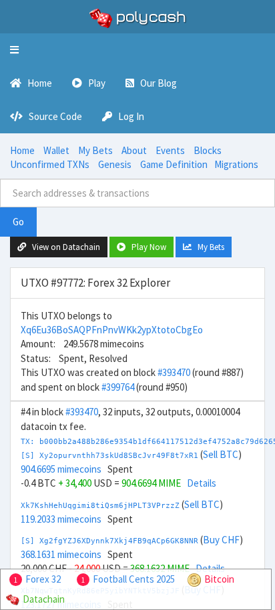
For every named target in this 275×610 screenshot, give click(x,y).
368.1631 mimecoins (61, 554)
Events (170, 150)
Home (22, 150)
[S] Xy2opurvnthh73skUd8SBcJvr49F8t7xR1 (109, 455)
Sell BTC (220, 454)
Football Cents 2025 (134, 579)
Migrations (236, 164)
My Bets (95, 150)
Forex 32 (43, 579)
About (134, 150)
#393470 (174, 372)
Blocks (208, 150)
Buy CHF (221, 539)
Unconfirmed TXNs (49, 164)
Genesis (114, 164)
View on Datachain (63, 247)
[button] (14, 50)
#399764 (117, 387)
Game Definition (174, 164)
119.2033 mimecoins (61, 519)
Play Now (145, 247)
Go (18, 221)
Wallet (56, 150)
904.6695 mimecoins (61, 469)
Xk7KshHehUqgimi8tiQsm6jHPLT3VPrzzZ (100, 505)
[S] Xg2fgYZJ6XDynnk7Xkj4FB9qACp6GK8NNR (109, 541)
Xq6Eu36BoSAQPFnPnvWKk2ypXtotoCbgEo (112, 329)
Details (201, 483)
